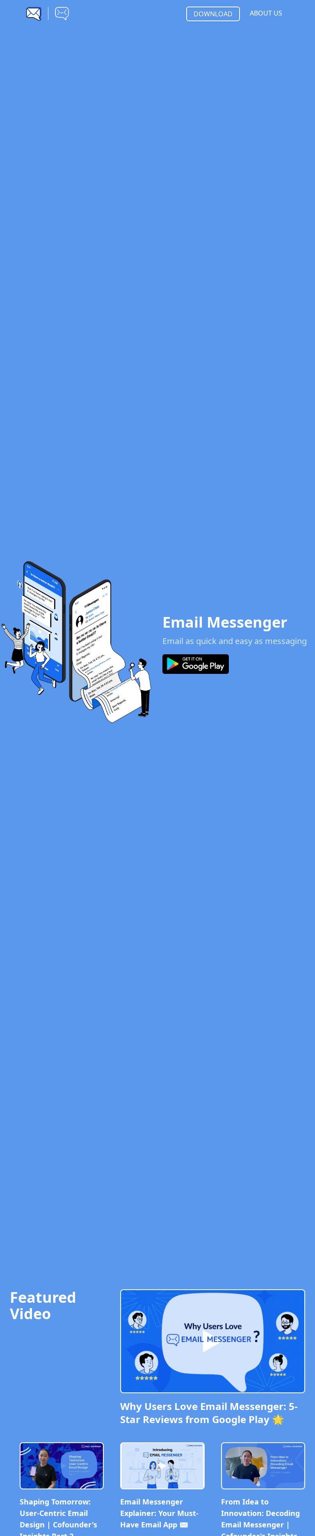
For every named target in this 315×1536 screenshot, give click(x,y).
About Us (266, 13)
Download (213, 13)
